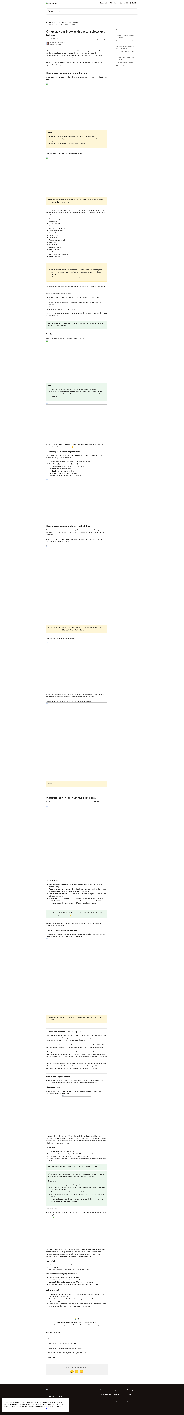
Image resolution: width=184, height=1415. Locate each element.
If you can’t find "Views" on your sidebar (125, 53)
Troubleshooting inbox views (125, 62)
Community (117, 1398)
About (129, 1398)
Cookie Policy (58, 1408)
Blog (101, 1398)
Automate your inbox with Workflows (61, 1294)
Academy (116, 1402)
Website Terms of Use (35, 1408)
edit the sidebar (94, 139)
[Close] (65, 1400)
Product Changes (105, 1394)
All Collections (50, 22)
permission (78, 136)
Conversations (66, 22)
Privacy (129, 1405)
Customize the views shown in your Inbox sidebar (125, 47)
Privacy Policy (46, 1408)
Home (129, 1394)
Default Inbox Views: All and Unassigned (125, 58)
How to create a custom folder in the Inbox (126, 42)
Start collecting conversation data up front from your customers (70, 1299)
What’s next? (120, 66)
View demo (113, 3)
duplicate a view (65, 144)
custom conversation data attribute (87, 297)
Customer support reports (67, 1304)
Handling (75, 22)
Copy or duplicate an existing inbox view (126, 36)
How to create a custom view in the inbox (125, 31)
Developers (117, 1394)
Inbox (58, 22)
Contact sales (104, 3)
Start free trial (123, 3)
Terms (129, 1402)
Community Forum (90, 1322)
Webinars (103, 1402)
